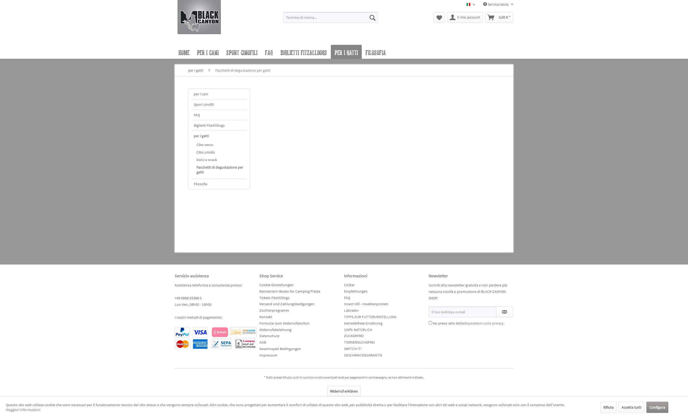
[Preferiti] (439, 17)
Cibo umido (205, 152)
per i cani (201, 94)
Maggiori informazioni (23, 409)
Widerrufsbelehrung (275, 329)
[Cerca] (372, 17)
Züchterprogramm (274, 310)
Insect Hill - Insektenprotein (366, 303)
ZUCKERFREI (354, 335)
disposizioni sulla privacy (484, 323)
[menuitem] (330, 20)
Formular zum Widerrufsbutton (284, 323)
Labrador (351, 310)
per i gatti (201, 135)
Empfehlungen (356, 291)
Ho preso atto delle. (468, 323)
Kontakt (265, 316)
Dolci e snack (206, 159)
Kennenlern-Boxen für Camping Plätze (289, 291)
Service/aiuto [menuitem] (498, 4)
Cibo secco (204, 144)
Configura (657, 407)
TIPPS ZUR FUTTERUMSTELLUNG (370, 316)
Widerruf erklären (344, 391)
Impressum (268, 355)
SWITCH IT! (353, 348)
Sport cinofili (204, 104)
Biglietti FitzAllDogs (209, 125)
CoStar (349, 284)
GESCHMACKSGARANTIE (363, 355)
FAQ (197, 114)
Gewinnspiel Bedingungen (280, 348)
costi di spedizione (305, 377)
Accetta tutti (631, 407)
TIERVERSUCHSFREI (359, 342)
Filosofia (200, 183)
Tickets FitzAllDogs (274, 297)
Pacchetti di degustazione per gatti (219, 170)
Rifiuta (608, 407)
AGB (262, 342)
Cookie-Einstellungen (276, 284)
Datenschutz (269, 335)
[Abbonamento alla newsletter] (504, 312)
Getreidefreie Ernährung (363, 323)
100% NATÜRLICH (358, 329)
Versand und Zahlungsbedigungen (286, 303)
